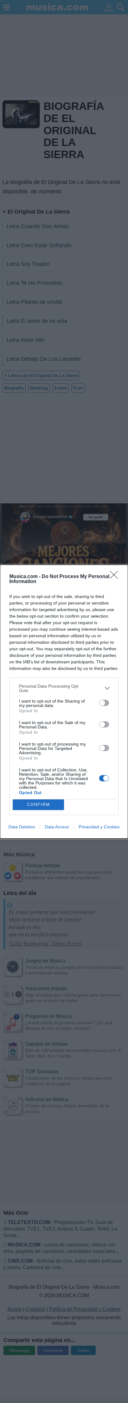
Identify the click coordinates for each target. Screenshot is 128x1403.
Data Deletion (21, 826)
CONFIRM (38, 804)
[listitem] (64, 688)
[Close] (116, 577)
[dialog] (64, 702)
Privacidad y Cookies (99, 826)
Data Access (57, 826)
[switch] (104, 703)
